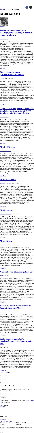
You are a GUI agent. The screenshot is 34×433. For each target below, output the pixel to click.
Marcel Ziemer (7, 241)
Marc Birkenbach (8, 179)
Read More (3, 68)
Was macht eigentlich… (5, 151)
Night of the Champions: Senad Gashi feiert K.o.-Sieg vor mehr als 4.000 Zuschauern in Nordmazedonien (17, 110)
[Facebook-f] (26, 7)
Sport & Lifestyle (4, 117)
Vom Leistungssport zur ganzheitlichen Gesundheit (12, 73)
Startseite (2, 9)
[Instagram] (30, 7)
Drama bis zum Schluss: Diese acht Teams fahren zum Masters (15, 307)
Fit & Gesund (3, 78)
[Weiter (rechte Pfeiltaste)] (2, 432)
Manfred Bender (7, 147)
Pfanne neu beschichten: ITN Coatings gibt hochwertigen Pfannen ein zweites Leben (16, 32)
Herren (1, 275)
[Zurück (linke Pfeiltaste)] (0, 432)
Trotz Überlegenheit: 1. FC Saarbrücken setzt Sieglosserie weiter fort (16, 341)
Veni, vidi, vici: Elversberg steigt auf (16, 272)
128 (6, 372)
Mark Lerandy (6, 210)
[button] (29, 3)
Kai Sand (2, 26)
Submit (19, 424)
